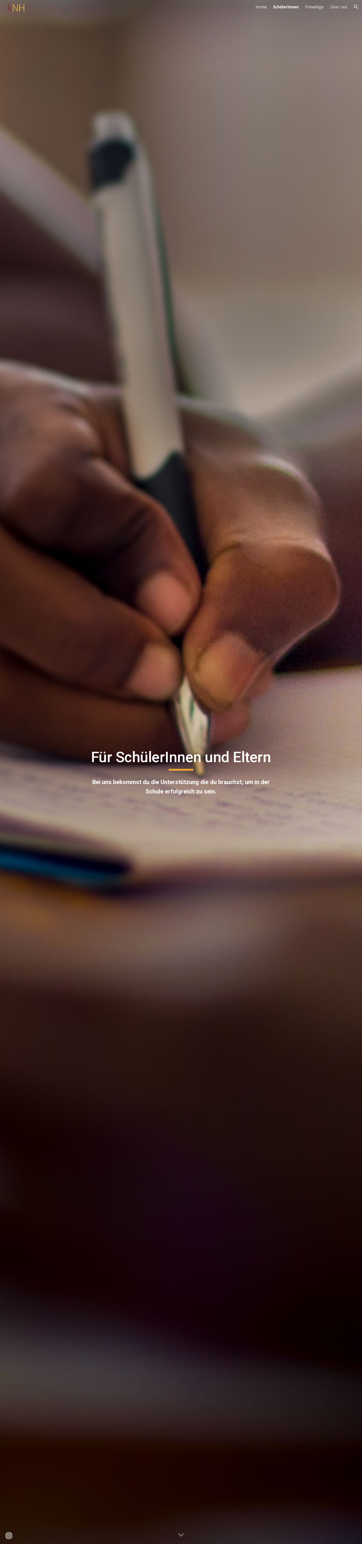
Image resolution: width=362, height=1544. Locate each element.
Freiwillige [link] (314, 7)
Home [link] (261, 7)
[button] (356, 7)
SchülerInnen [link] (286, 7)
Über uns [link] (338, 7)
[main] (181, 759)
